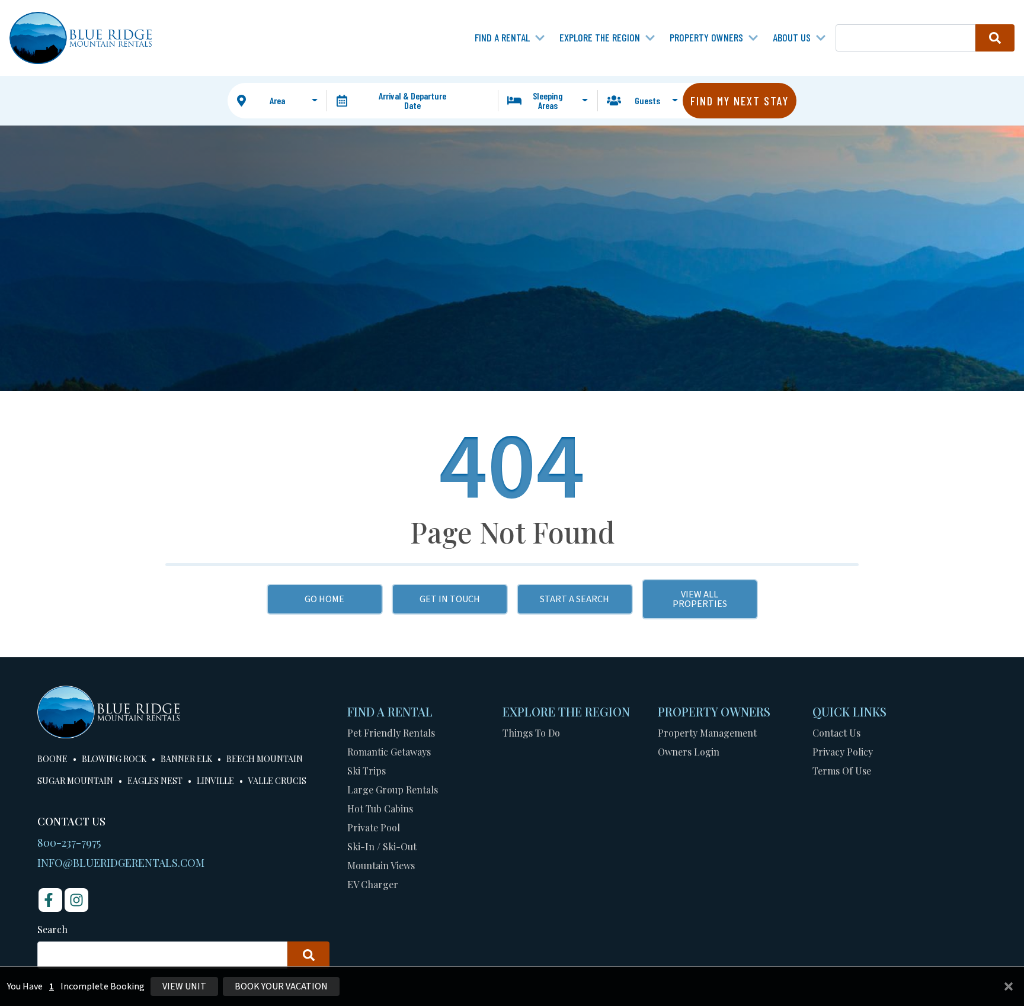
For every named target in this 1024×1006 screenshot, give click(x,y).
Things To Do (531, 733)
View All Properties (700, 599)
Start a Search (574, 599)
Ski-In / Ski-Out (382, 846)
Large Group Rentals (392, 789)
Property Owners (706, 37)
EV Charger (372, 884)
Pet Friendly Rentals (391, 733)
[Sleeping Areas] (547, 100)
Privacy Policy (842, 751)
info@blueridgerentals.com (120, 863)
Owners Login (688, 751)
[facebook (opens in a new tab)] (50, 900)
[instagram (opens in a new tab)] (76, 900)
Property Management (707, 733)
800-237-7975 (69, 842)
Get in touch (450, 599)
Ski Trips (366, 770)
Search (52, 929)
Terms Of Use (841, 770)
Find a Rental (502, 37)
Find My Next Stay (739, 101)
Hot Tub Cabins (380, 808)
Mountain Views (381, 865)
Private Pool (373, 827)
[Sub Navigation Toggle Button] (540, 37)
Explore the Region (599, 37)
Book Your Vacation (281, 986)
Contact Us (836, 733)
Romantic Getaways (389, 751)
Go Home (324, 599)
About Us (792, 37)
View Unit (184, 986)
